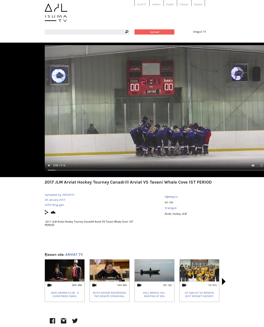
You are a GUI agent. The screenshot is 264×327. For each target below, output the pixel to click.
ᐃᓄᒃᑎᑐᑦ (141, 4)
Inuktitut (156, 4)
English (170, 4)
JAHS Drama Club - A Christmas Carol (64, 294)
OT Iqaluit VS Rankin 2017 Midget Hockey (199, 294)
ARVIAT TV (74, 255)
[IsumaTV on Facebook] (52, 322)
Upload (154, 32)
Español (198, 4)
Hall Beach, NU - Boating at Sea (154, 294)
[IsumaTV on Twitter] (75, 322)
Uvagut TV (199, 31)
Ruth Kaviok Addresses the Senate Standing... (109, 294)
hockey (176, 213)
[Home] (56, 15)
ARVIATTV (68, 194)
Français (184, 4)
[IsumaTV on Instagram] (63, 322)
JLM (184, 213)
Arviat (168, 213)
